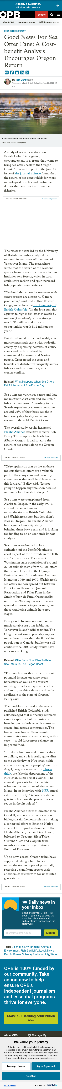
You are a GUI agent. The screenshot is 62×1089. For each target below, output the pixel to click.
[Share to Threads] (27, 72)
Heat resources (26, 22)
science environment (15, 31)
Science (27, 954)
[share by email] (6, 72)
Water (54, 954)
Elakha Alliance (14, 432)
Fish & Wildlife (29, 950)
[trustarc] (51, 1085)
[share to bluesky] (17, 72)
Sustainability (41, 954)
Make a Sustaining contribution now (31, 1018)
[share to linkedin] (22, 72)
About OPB (8, 22)
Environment (11, 950)
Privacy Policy (10, 1085)
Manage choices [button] (16, 1066)
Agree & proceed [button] (46, 1066)
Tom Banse (22, 79)
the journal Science (28, 173)
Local (42, 950)
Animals (46, 946)
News (50, 950)
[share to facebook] (11, 72)
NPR (45, 791)
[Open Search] (51, 14)
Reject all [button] (31, 1076)
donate (42, 14)
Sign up (50, 932)
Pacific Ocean (12, 954)
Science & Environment (26, 946)
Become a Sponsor (49, 199)
